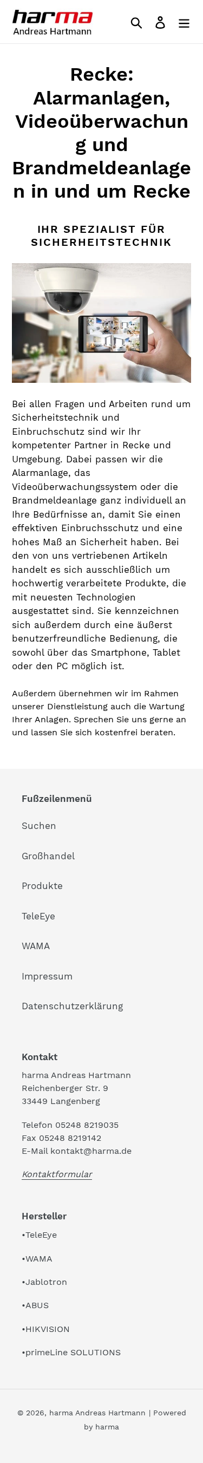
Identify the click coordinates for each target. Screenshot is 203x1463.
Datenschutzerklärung (72, 1006)
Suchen (39, 825)
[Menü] (184, 21)
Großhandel (48, 856)
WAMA (36, 946)
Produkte (42, 885)
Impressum (47, 976)
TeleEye (38, 916)
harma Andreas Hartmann (97, 1412)
